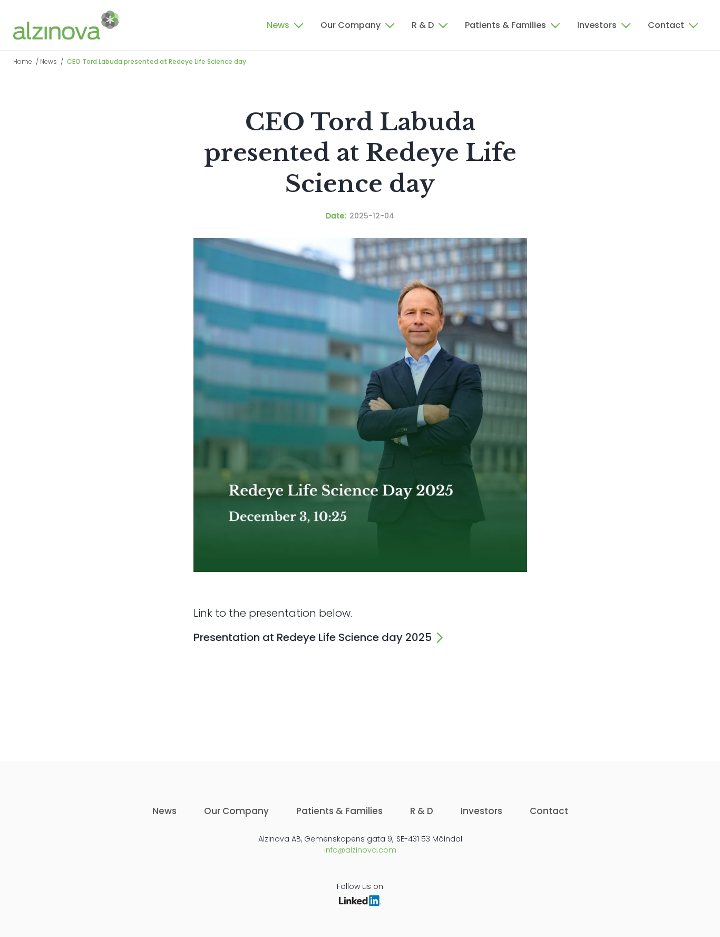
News (48, 61)
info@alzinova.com (360, 850)
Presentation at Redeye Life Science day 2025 (312, 637)
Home (22, 61)
